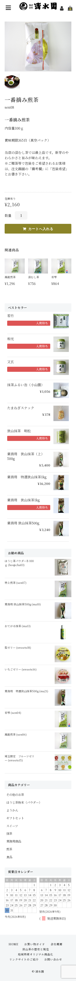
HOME (13, 944)
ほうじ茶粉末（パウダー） (24, 802)
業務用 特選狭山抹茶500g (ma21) (26, 691)
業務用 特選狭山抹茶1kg (27, 477)
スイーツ (12, 826)
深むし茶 (33, 277)
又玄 (10, 362)
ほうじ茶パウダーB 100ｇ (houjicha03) (19, 563)
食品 (9, 857)
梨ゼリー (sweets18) (18, 648)
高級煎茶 (10, 277)
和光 (10, 339)
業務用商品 (13, 841)
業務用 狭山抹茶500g (23, 523)
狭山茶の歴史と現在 (35, 949)
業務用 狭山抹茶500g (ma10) (23, 604)
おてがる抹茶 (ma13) (18, 626)
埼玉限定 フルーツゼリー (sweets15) (19, 758)
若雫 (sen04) (13, 713)
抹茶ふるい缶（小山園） (25, 385)
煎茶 (9, 849)
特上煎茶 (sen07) (15, 583)
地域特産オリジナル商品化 (35, 954)
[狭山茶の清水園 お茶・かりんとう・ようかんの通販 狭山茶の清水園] (38, 7)
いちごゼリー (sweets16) (21, 669)
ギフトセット (15, 818)
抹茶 (9, 833)
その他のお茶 (15, 794)
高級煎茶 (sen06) (16, 734)
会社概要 (56, 944)
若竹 (10, 315)
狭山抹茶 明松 (19, 431)
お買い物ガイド (34, 944)
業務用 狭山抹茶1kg (23, 500)
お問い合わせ (53, 959)
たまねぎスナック (20, 408)
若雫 (54, 277)
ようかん (12, 810)
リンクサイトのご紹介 (24, 959)
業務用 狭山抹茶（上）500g (25, 456)
